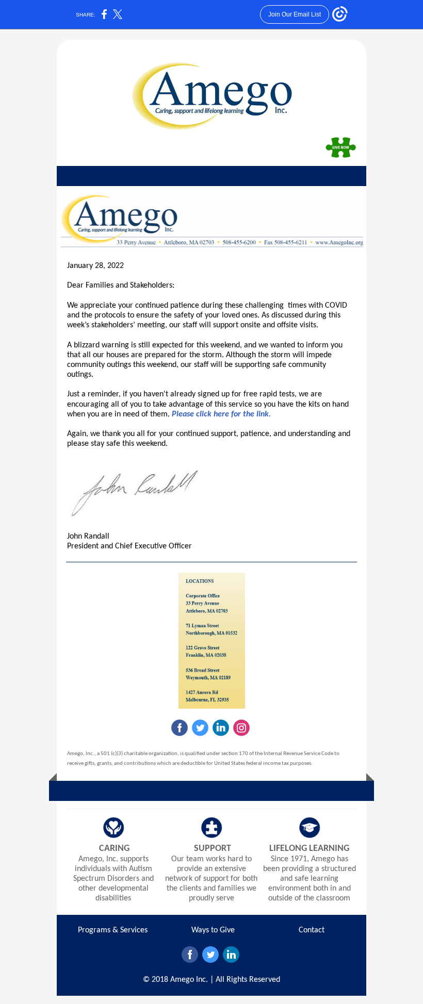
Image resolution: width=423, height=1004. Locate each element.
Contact (311, 930)
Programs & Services (113, 930)
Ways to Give (213, 930)
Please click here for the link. (221, 414)
